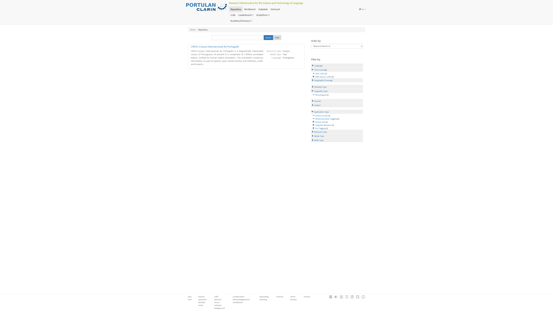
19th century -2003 (323, 76)
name (200, 305)
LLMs (232, 15)
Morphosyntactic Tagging (326, 118)
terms (293, 296)
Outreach (275, 9)
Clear (277, 37)
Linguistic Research (323, 125)
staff (216, 296)
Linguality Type (320, 91)
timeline (201, 302)
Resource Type (320, 132)
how (190, 299)
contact (307, 296)
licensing (263, 299)
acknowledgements (241, 299)
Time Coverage (320, 70)
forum (217, 302)
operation (202, 299)
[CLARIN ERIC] (329, 296)
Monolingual (320, 95)
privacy (293, 299)
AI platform (262, 15)
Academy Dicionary (240, 20)
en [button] (363, 9)
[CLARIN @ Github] (340, 296)
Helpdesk (263, 9)
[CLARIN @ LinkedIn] (351, 296)
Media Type (319, 136)
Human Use (320, 122)
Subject (317, 105)
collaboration (238, 296)
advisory (218, 299)
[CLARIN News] (345, 296)
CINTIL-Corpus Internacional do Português (215, 46)
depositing (264, 296)
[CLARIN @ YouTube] (362, 296)
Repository (235, 9)
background (219, 308)
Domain (317, 101)
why (190, 296)
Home (192, 29)
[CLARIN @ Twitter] (356, 296)
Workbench (250, 9)
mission (201, 296)
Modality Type (320, 87)
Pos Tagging (320, 128)
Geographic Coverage (323, 80)
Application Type (321, 112)
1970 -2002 (319, 73)
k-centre (279, 296)
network (217, 305)
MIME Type (318, 140)
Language (318, 65)
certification (238, 302)
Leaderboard (245, 15)
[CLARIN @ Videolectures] (335, 296)
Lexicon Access (321, 115)
